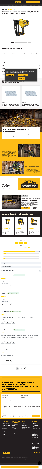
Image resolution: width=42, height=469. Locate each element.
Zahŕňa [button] (4, 68)
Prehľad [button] (4, 52)
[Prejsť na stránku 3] (21, 42)
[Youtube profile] (39, 452)
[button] (40, 467)
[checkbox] (2, 406)
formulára (26, 416)
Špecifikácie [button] (4, 65)
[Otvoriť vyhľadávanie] (25, 2)
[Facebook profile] (34, 452)
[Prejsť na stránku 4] (25, 42)
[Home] (2, 5)
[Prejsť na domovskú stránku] (18, 2)
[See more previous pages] (5, 5)
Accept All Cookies (22, 78)
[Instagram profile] (37, 452)
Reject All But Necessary (23, 75)
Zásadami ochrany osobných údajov (24, 415)
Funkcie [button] (3, 62)
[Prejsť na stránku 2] (17, 42)
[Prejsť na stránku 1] (12, 42)
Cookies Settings (10, 75)
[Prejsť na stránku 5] (29, 42)
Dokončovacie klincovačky (13, 5)
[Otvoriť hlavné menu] (3, 2)
